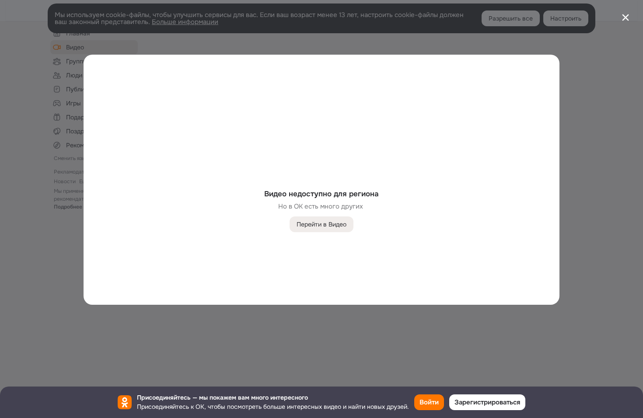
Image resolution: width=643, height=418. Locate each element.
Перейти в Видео (321, 224)
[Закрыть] (626, 17)
